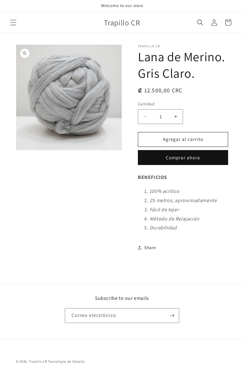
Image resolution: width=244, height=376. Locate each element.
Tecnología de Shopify (66, 361)
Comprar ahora (183, 158)
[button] (13, 23)
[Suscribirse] (172, 315)
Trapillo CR (38, 361)
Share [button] (150, 247)
